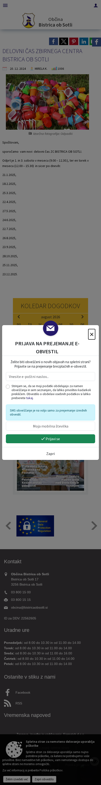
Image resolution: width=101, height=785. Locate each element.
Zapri (50, 453)
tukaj (29, 398)
